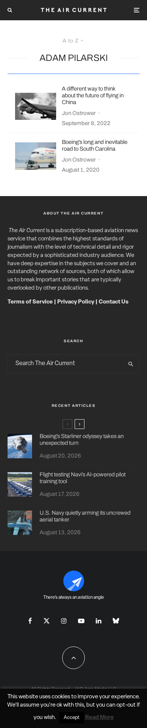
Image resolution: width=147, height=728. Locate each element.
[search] (131, 364)
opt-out (126, 705)
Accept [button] (72, 717)
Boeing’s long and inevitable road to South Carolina (94, 145)
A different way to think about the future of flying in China (93, 95)
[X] (46, 621)
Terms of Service (30, 302)
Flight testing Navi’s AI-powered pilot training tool (83, 477)
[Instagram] (63, 621)
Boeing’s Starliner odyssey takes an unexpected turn (82, 439)
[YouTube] (81, 621)
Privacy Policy (75, 302)
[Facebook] (30, 621)
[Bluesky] (116, 621)
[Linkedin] (98, 621)
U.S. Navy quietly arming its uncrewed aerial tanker (85, 516)
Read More (99, 717)
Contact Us (114, 302)
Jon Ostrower (79, 113)
